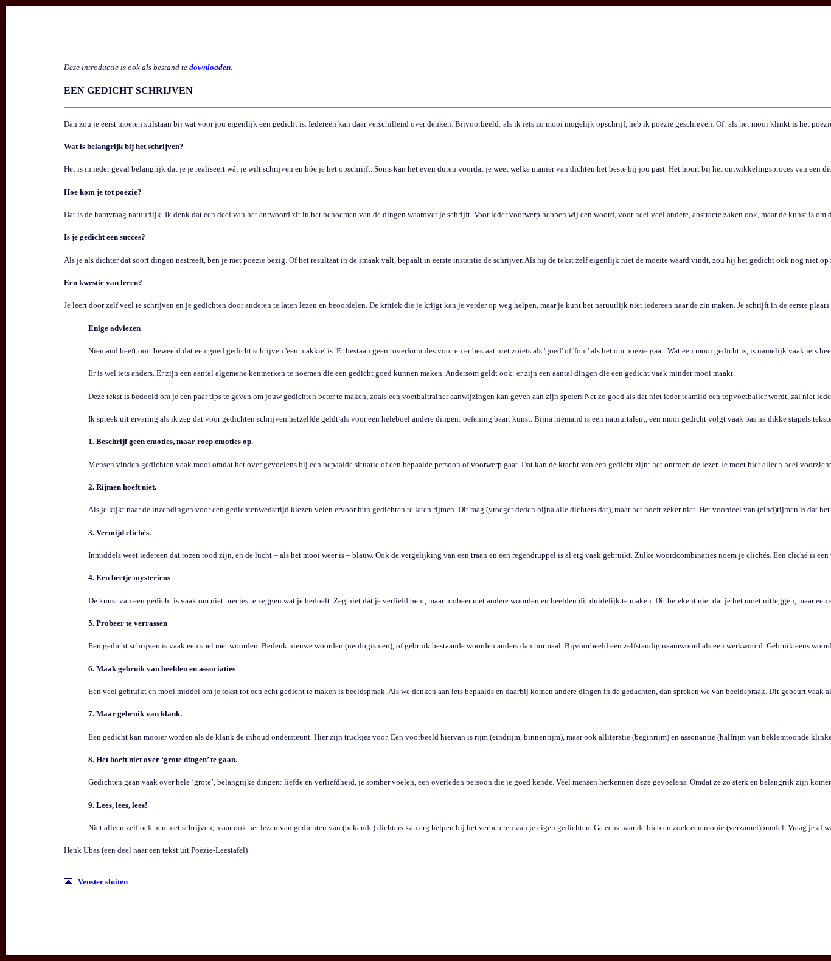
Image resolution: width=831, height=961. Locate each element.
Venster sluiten (103, 881)
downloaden (210, 67)
